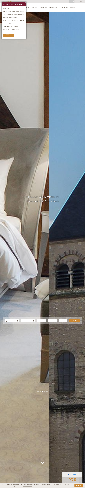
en (80, 1)
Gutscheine (64, 7)
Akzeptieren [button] (78, 485)
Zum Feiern (35, 7)
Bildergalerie (43, 7)
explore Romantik (54, 7)
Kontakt (72, 7)
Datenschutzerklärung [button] (27, 486)
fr (81, 1)
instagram (73, 1)
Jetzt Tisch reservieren (9, 35)
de (78, 1)
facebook (70, 1)
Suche (75, 320)
